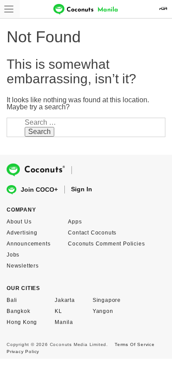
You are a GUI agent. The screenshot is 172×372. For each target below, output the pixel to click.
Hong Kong (22, 322)
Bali (12, 300)
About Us (19, 222)
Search (39, 131)
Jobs (13, 255)
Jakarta (65, 300)
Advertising (22, 233)
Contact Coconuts (92, 233)
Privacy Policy (23, 351)
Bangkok (18, 311)
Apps (75, 222)
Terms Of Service (135, 344)
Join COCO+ (39, 189)
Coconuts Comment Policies (106, 244)
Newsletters (23, 266)
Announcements (28, 244)
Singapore (107, 300)
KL (58, 311)
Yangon (103, 311)
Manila (64, 322)
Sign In (81, 189)
